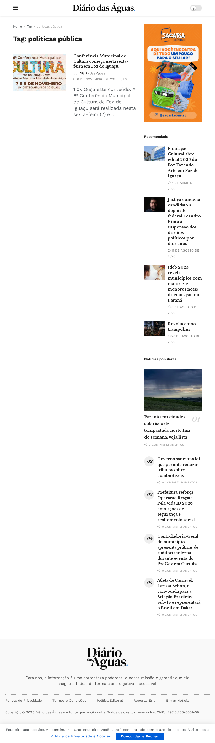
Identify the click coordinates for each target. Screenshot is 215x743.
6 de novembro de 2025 (96, 79)
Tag (29, 26)
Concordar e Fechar (140, 736)
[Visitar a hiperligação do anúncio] (173, 73)
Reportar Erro (144, 700)
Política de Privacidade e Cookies (81, 736)
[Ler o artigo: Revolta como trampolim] (154, 328)
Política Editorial (110, 700)
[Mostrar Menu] (15, 8)
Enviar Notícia (177, 700)
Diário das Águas (92, 73)
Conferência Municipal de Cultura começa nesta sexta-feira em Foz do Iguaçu (100, 61)
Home (17, 26)
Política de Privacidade (23, 700)
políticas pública (49, 26)
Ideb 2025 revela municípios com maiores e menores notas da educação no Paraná (185, 284)
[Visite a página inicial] (104, 8)
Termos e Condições (69, 700)
